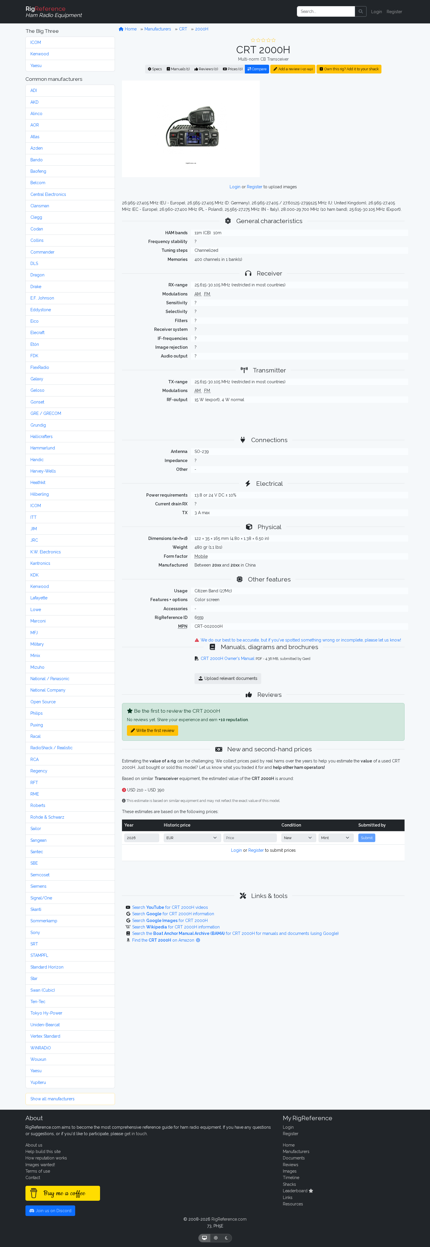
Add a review (295, 69)
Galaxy (36, 379)
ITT (33, 517)
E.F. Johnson (42, 298)
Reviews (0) (208, 69)
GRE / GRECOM (45, 413)
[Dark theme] (226, 1238)
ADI (33, 90)
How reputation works (46, 1158)
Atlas (34, 136)
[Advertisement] (336, 129)
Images (290, 1171)
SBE (34, 863)
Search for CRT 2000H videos (170, 907)
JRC (34, 540)
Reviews (290, 1164)
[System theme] (204, 1238)
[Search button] (361, 11)
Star (33, 978)
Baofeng (38, 171)
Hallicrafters (41, 436)
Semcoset (39, 875)
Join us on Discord (53, 1210)
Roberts (37, 805)
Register (394, 11)
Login (376, 11)
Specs (156, 69)
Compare (258, 69)
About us (33, 1145)
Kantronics (40, 563)
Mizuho (37, 667)
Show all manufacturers (52, 1099)
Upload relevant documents (230, 678)
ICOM (35, 42)
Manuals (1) (180, 69)
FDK (34, 355)
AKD (34, 102)
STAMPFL (39, 955)
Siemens (38, 886)
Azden (36, 148)
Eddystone (40, 309)
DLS (34, 263)
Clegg (36, 217)
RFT (34, 782)
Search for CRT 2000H (170, 920)
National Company (48, 690)
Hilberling (39, 494)
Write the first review (154, 730)
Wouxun (38, 1059)
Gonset (37, 402)
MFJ (34, 632)
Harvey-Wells (43, 471)
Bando (36, 160)
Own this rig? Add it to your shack (351, 69)
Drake (35, 286)
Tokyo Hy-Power (46, 1013)
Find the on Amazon (163, 940)
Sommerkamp (43, 920)
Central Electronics (48, 194)
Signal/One (41, 898)
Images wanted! (40, 1164)
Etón (34, 344)
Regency (38, 771)
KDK (34, 575)
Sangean (38, 840)
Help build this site (43, 1151)
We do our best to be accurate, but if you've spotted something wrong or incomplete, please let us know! (300, 640)
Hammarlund (42, 448)
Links (288, 1197)
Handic (37, 459)
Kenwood (39, 54)
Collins (37, 240)
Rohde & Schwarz (47, 817)
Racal (35, 736)
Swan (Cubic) (42, 990)
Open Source (43, 701)
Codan (36, 229)
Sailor (35, 828)
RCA (34, 759)
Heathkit (37, 482)
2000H (201, 29)
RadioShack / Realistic (51, 747)
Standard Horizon (46, 967)
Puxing (36, 725)
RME (34, 794)
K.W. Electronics (45, 552)
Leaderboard (296, 1190)
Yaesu (36, 65)
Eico (34, 321)
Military (37, 644)
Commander (42, 252)
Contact (32, 1177)
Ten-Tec (37, 1001)
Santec (36, 851)
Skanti (35, 909)
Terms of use (37, 1171)
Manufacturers (158, 29)
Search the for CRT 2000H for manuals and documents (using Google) (235, 933)
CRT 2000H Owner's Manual (227, 658)
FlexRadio (39, 367)
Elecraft (37, 332)
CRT (183, 29)
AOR (34, 125)
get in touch (135, 1133)
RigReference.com (229, 1219)
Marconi (38, 621)
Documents (294, 1158)
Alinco (36, 113)
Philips (36, 713)
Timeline (291, 1177)
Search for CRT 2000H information (173, 913)
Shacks (289, 1184)
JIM (33, 528)
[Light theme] (215, 1238)
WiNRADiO (40, 1048)
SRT (34, 944)
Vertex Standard (45, 1036)
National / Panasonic (49, 678)
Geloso (37, 390)
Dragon (37, 275)
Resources (293, 1204)
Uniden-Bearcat (45, 1024)
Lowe (35, 609)
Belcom (37, 182)
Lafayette (38, 598)
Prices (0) (234, 69)
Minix (35, 655)
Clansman (39, 205)
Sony (35, 932)
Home (130, 29)
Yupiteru (38, 1082)
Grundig (38, 425)
